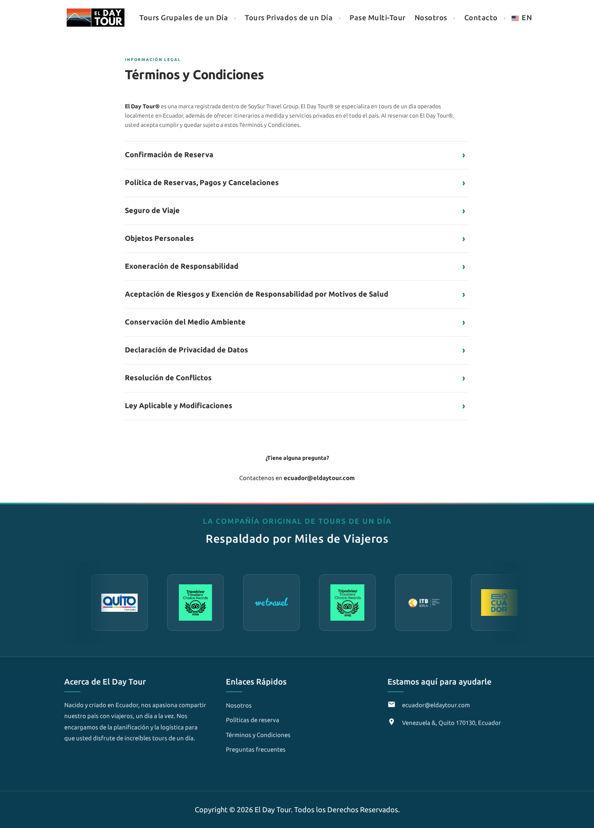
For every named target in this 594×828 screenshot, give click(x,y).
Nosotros (431, 17)
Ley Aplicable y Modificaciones (295, 405)
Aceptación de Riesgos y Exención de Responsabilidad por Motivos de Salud (295, 294)
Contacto (481, 17)
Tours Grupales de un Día (183, 17)
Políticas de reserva (252, 719)
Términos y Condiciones (258, 734)
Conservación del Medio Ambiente (295, 322)
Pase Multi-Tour (378, 17)
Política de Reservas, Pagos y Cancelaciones (295, 182)
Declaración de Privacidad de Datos (295, 350)
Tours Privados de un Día (289, 17)
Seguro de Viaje (295, 210)
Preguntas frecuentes (256, 749)
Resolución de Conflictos (295, 378)
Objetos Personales (295, 238)
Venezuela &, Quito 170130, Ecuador (451, 722)
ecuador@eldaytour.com (436, 705)
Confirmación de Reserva (295, 155)
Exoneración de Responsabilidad (295, 266)
